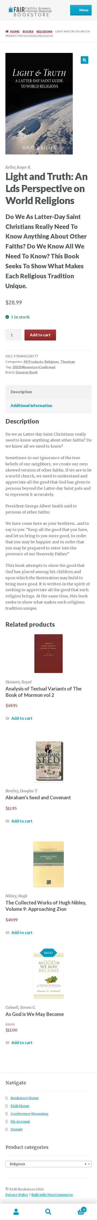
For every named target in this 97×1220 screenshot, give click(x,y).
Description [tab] (21, 392)
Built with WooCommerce (52, 1195)
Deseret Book (27, 372)
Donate (17, 1129)
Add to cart (40, 335)
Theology (67, 362)
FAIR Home (20, 1106)
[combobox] (48, 1164)
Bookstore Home (25, 1098)
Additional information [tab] (31, 405)
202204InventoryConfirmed (33, 367)
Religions (44, 31)
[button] (84, 60)
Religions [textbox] (47, 1164)
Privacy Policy (16, 1195)
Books (28, 31)
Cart (75, 1207)
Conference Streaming (29, 1114)
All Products (33, 362)
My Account (20, 1122)
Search (48, 1212)
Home (15, 31)
